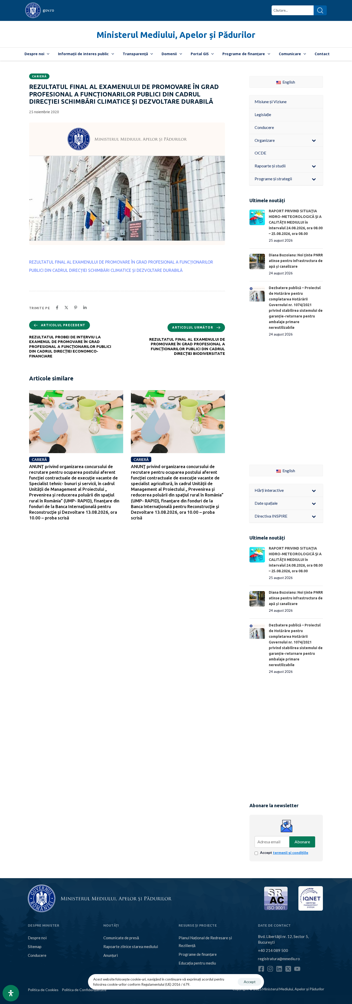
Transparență (135, 53)
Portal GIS (200, 53)
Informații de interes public (83, 53)
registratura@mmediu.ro (279, 958)
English (288, 81)
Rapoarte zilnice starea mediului (130, 946)
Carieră (39, 76)
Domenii (169, 53)
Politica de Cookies (43, 989)
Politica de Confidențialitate (84, 989)
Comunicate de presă (121, 937)
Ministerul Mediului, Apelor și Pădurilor (176, 34)
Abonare (302, 841)
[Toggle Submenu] (314, 140)
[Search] (320, 10)
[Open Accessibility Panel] (11, 993)
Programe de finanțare (243, 53)
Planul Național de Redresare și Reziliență (205, 941)
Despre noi (34, 53)
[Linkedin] (279, 969)
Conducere (37, 955)
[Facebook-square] (261, 969)
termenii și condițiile (290, 852)
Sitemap (34, 946)
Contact (322, 53)
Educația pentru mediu (197, 963)
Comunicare (290, 53)
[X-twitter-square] (288, 969)
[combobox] (293, 10)
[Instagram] (270, 969)
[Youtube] (297, 969)
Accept (284, 852)
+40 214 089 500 (273, 950)
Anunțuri (110, 955)
